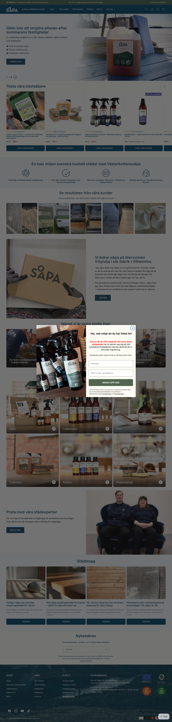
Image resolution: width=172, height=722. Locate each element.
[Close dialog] (132, 328)
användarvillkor (119, 394)
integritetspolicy (107, 394)
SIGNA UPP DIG (110, 382)
